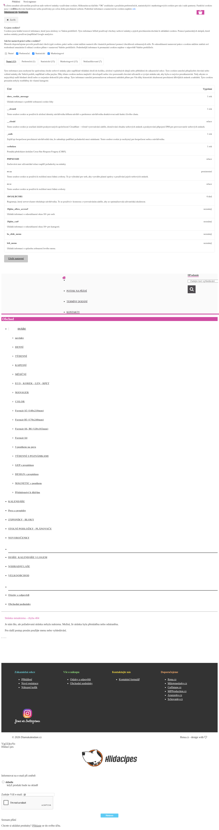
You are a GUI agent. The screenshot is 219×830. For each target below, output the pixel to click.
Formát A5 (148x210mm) (29, 410)
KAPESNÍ (21, 365)
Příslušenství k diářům (27, 492)
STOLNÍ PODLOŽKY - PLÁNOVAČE (30, 528)
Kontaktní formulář (129, 679)
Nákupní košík (29, 687)
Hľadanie (193, 275)
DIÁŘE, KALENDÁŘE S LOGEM (27, 557)
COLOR (20, 401)
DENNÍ (19, 347)
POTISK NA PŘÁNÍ (77, 291)
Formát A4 (21, 438)
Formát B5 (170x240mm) (29, 419)
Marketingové (57, 53)
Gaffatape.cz (174, 687)
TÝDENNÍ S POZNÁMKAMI (32, 456)
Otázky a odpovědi (18, 595)
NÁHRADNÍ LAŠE (19, 566)
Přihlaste (36, 825)
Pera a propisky (17, 510)
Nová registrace (29, 2)
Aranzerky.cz (175, 695)
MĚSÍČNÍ (20, 374)
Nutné (11, 53)
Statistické (40, 53)
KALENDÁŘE (16, 501)
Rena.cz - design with (192, 737)
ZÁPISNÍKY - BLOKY (21, 519)
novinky (19, 338)
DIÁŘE (22, 329)
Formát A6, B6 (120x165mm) (31, 428)
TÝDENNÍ (21, 356)
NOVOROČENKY (18, 537)
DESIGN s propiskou (26, 474)
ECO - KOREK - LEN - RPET (32, 383)
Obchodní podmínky (19, 604)
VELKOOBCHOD (18, 575)
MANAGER (22, 392)
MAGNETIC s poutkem (28, 483)
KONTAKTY (73, 312)
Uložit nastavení (16, 258)
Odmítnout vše (11, 12)
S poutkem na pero (25, 447)
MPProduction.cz (177, 691)
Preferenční (24, 53)
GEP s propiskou (24, 465)
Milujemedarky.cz (177, 683)
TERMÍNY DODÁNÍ (77, 301)
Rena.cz (172, 679)
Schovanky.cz (175, 699)
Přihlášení (16, 2)
